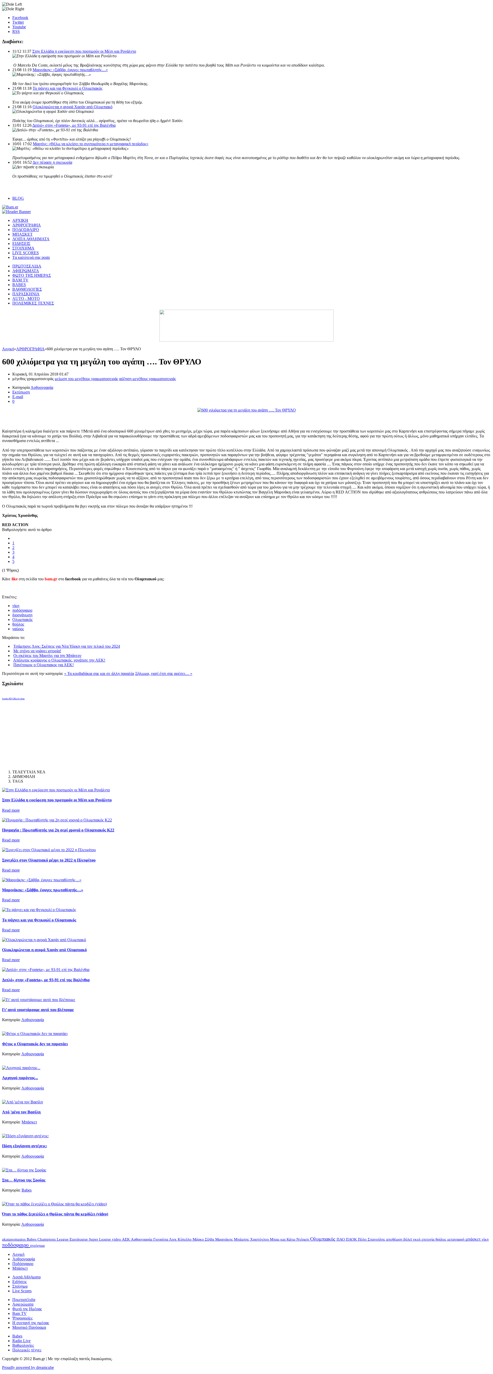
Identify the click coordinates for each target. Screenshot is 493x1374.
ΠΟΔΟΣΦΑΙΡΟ (25, 229)
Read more (11, 810)
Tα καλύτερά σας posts (31, 257)
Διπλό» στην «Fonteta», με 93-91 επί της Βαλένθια (74, 125)
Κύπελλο (185, 1239)
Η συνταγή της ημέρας (30, 1323)
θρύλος (18, 624)
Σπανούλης (377, 1239)
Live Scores (22, 1291)
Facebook (20, 17)
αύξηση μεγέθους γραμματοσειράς (147, 379)
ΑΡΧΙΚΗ (20, 220)
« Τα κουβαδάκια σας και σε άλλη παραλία (99, 673)
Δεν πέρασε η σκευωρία (52, 162)
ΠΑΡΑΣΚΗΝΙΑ (26, 294)
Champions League (53, 1239)
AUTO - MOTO (26, 298)
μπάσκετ (474, 1239)
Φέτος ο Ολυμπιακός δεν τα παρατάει (35, 1044)
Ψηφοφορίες (22, 1318)
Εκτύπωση (21, 392)
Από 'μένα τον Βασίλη (21, 1112)
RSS (16, 31)
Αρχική (8, 349)
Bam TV (19, 1313)
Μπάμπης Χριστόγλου (252, 1239)
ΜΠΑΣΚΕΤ (22, 234)
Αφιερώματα (22, 1304)
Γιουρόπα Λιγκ (165, 1239)
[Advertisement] (62, 420)
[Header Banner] (16, 211)
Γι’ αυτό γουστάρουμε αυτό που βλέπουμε (38, 1009)
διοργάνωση (22, 615)
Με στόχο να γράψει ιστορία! (37, 651)
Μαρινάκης (224, 1239)
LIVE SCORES (25, 253)
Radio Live (21, 1341)
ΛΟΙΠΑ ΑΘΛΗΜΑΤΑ (31, 239)
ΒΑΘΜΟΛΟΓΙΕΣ (27, 289)
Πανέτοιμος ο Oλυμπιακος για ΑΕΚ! (43, 665)
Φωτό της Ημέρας (27, 1309)
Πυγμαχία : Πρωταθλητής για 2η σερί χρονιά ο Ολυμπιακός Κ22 (58, 830)
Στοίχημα (19, 1286)
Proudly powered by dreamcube (28, 1367)
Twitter (18, 22)
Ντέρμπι (303, 1239)
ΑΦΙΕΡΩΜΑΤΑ (25, 271)
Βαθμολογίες (23, 1345)
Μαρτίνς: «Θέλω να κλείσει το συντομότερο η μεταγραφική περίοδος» (90, 144)
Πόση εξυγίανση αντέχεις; (24, 1146)
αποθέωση (394, 1239)
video (117, 1239)
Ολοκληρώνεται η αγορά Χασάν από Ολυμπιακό (72, 107)
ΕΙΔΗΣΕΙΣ (21, 243)
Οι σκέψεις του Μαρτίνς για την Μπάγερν (47, 655)
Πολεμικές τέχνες (26, 1350)
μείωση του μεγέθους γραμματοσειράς (86, 379)
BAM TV (20, 280)
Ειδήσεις (19, 1281)
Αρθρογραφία (42, 387)
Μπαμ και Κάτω (283, 1239)
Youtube (19, 27)
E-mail (17, 397)
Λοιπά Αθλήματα (26, 1277)
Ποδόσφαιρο (22, 1263)
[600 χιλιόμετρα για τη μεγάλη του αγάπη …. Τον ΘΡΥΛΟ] (246, 410)
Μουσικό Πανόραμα (29, 1327)
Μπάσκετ (29, 1122)
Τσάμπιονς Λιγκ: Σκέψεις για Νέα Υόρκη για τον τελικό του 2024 (66, 646)
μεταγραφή (456, 1239)
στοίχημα (37, 1245)
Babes (27, 1190)
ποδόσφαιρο (22, 610)
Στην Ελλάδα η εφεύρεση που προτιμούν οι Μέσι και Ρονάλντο (84, 51)
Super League (100, 1239)
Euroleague (79, 1239)
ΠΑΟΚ (352, 1239)
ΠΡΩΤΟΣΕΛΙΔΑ (26, 266)
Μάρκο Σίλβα (204, 1239)
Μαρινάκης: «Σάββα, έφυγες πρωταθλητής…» (70, 70)
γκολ (417, 1239)
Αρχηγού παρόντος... (20, 1078)
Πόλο (363, 1239)
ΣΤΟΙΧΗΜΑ (23, 248)
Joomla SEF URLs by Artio (13, 699)
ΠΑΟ (341, 1239)
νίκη (15, 605)
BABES (19, 284)
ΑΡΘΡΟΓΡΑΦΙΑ (26, 225)
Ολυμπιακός (22, 619)
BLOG (18, 198)
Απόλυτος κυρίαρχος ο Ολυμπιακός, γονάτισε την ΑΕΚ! (59, 660)
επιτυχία (428, 1239)
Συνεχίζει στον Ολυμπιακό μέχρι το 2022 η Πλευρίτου (49, 860)
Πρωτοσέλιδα (23, 1299)
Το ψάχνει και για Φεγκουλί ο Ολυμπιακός (67, 88)
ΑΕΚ (126, 1239)
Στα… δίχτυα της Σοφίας (23, 1180)
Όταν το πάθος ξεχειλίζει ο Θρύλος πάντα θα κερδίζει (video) (55, 1214)
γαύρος (18, 629)
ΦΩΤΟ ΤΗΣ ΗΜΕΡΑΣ (31, 275)
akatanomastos (14, 1239)
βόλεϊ (408, 1239)
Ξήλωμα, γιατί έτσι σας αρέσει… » (163, 673)
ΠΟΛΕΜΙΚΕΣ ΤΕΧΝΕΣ (33, 303)
